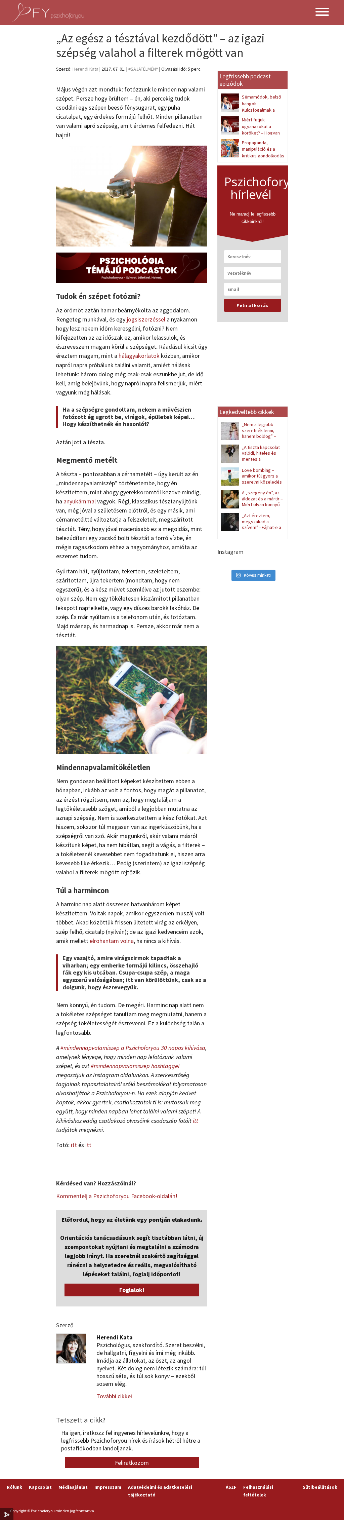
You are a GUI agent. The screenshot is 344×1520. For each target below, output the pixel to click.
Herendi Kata (85, 69)
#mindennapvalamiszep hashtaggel (135, 1066)
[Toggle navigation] (322, 12)
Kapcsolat (40, 1487)
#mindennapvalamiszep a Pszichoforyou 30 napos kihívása (132, 1048)
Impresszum (107, 1487)
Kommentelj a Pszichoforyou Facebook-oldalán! (116, 1196)
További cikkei (114, 1396)
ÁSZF (231, 1487)
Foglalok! (131, 1290)
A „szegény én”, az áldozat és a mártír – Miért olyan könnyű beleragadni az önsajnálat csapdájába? (252, 504)
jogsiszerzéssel (146, 319)
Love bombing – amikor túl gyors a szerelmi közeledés (262, 476)
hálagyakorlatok (139, 355)
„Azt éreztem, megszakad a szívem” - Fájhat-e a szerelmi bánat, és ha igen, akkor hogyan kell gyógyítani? (251, 530)
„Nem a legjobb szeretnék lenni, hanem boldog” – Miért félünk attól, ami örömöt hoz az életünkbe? (251, 436)
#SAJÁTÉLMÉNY (143, 69)
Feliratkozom (132, 1463)
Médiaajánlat (73, 1487)
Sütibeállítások (320, 1487)
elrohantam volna (112, 941)
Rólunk (14, 1487)
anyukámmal (79, 501)
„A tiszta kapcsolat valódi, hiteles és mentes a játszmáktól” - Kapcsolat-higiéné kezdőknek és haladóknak (251, 462)
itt (195, 1121)
